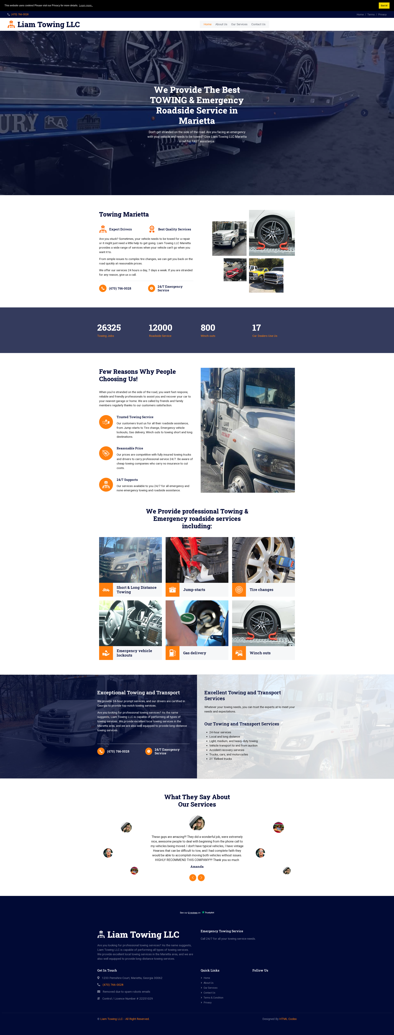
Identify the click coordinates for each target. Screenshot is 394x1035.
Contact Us (258, 24)
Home (360, 14)
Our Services (239, 24)
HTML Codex (288, 1019)
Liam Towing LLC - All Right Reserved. (124, 1019)
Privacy (382, 14)
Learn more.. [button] (86, 5)
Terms (371, 14)
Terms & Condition (213, 997)
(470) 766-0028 (19, 14)
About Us (221, 24)
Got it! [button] (384, 5)
